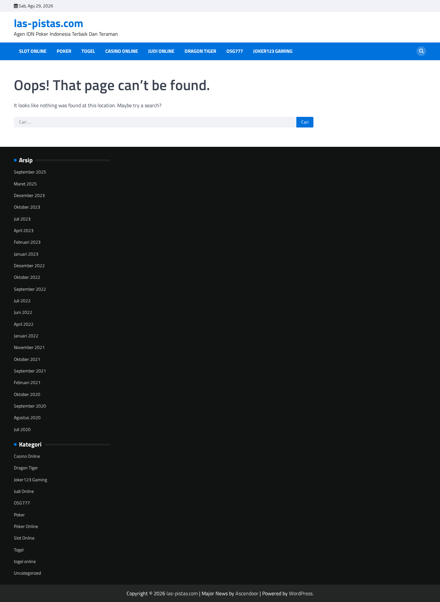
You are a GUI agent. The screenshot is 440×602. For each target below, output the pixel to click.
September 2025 (30, 171)
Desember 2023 (29, 195)
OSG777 (234, 51)
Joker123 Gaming (272, 51)
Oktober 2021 (27, 359)
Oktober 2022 (27, 277)
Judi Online (161, 51)
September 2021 (30, 370)
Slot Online (32, 51)
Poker (64, 51)
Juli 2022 (22, 300)
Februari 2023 (27, 242)
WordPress (300, 593)
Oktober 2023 (27, 207)
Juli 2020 (22, 429)
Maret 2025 (25, 183)
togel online (25, 561)
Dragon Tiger (200, 51)
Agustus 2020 (27, 417)
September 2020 (30, 405)
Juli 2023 (22, 218)
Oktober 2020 (27, 394)
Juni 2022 (23, 312)
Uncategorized (27, 573)
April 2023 (23, 230)
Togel (88, 51)
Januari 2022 (26, 335)
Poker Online (26, 526)
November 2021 (29, 347)
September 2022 (30, 289)
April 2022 (23, 324)
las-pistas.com (48, 23)
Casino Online (121, 51)
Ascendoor (246, 593)
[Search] (421, 51)
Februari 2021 (27, 382)
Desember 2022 (29, 265)
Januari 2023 (26, 254)
